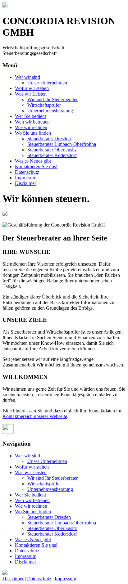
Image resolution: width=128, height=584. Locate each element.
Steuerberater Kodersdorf (52, 155)
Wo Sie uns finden (33, 133)
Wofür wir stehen (32, 88)
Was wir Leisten (31, 94)
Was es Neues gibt (33, 161)
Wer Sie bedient (30, 116)
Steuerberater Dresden (49, 138)
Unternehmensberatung (50, 110)
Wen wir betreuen (32, 121)
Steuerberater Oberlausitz (52, 149)
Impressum (25, 177)
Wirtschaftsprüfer (44, 105)
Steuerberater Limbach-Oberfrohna (61, 144)
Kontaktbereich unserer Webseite (34, 416)
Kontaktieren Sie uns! (36, 166)
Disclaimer (25, 183)
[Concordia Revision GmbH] (4, 5)
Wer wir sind (27, 77)
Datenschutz (27, 172)
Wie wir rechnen (31, 127)
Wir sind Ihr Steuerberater (52, 99)
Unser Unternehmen (47, 82)
